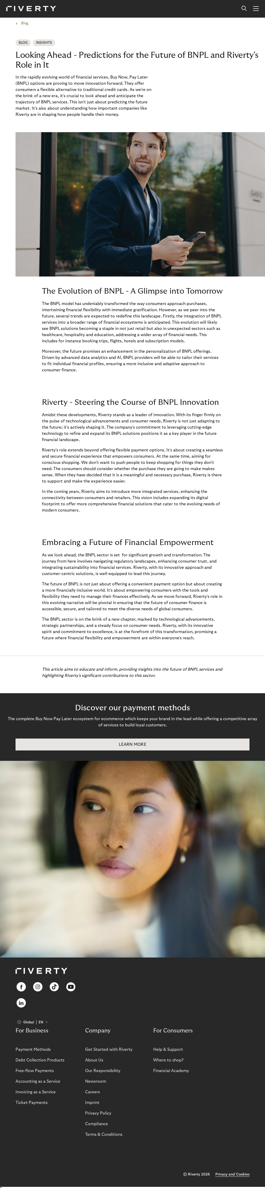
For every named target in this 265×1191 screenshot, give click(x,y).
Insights (44, 43)
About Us (94, 1060)
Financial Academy (171, 1071)
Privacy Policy (98, 1113)
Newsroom (95, 1081)
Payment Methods (33, 1049)
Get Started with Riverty (108, 1049)
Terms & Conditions (103, 1134)
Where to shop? (168, 1060)
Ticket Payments (32, 1103)
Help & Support (168, 1049)
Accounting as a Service (38, 1081)
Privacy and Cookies (232, 1174)
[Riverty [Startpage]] (31, 9)
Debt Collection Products (40, 1060)
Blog (23, 43)
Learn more (132, 744)
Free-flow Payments (35, 1071)
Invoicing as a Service (36, 1092)
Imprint (92, 1103)
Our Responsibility (102, 1071)
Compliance (96, 1124)
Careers (92, 1092)
